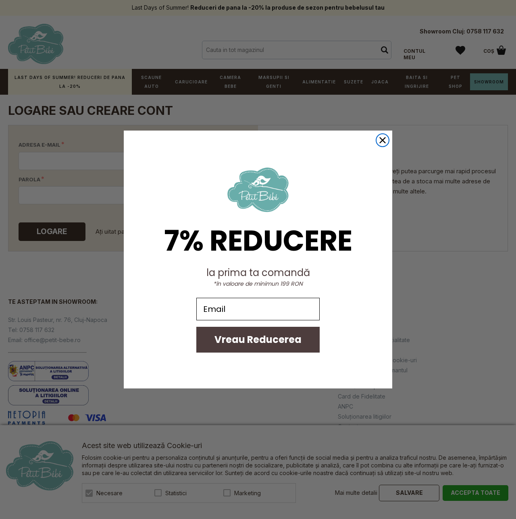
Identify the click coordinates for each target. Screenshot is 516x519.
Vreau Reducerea (258, 339)
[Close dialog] (382, 140)
